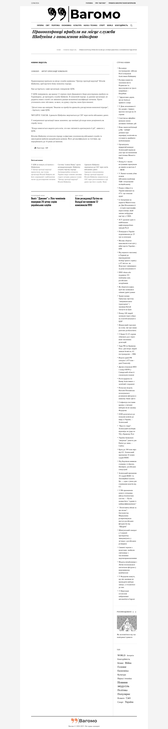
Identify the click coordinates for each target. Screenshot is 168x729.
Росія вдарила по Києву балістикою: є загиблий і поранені (127, 381)
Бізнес (120, 662)
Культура (121, 674)
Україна (129, 702)
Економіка (123, 670)
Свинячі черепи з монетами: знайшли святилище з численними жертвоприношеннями (128, 552)
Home (59, 50)
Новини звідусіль (69, 50)
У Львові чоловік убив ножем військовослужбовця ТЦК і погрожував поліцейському (128, 178)
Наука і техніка (124, 678)
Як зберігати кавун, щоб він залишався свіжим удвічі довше (127, 289)
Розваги (120, 698)
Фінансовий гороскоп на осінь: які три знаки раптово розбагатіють (128, 328)
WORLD (121, 655)
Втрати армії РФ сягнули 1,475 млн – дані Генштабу (127, 360)
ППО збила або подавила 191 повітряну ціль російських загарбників (125, 277)
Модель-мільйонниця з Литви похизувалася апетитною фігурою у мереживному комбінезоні (128, 567)
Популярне (123, 694)
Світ (128, 698)
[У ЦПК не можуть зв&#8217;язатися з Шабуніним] (44, 172)
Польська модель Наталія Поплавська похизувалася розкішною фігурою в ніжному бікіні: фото (127, 393)
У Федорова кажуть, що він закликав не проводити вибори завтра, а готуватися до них (127, 581)
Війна (128, 663)
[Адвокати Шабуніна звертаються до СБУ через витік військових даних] (97, 173)
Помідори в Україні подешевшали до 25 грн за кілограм (127, 234)
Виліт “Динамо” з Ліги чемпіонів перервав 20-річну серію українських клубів (48, 201)
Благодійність (123, 659)
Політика (122, 690)
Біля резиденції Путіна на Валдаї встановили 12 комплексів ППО (88, 201)
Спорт (120, 701)
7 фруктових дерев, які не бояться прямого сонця (126, 100)
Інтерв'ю (130, 655)
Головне (121, 666)
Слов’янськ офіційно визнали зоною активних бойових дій (127, 121)
